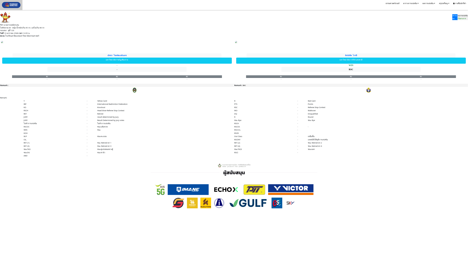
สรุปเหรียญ (443, 3)
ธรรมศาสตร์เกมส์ (392, 3)
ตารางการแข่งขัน (410, 3)
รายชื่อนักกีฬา (460, 3)
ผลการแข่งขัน (428, 3)
